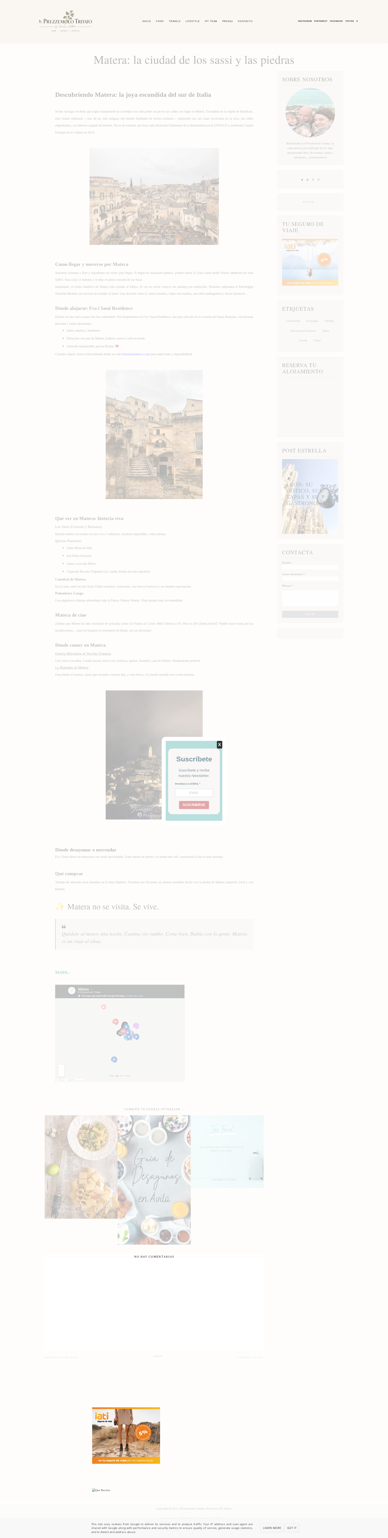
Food (160, 21)
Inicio (146, 21)
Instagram (305, 21)
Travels (175, 21)
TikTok (349, 21)
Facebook (336, 21)
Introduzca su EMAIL (187, 783)
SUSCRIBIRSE (194, 805)
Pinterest (321, 21)
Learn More (272, 1528)
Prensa (227, 21)
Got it (292, 1528)
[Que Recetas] (194, 1490)
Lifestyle (193, 21)
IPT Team (211, 21)
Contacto (245, 21)
